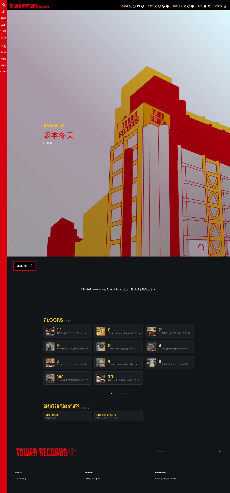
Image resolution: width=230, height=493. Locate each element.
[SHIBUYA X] (130, 6)
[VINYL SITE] (167, 6)
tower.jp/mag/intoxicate (165, 478)
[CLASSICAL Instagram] (188, 6)
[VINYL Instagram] (159, 6)
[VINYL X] (155, 6)
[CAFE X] (208, 6)
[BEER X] (221, 6)
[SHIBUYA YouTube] (138, 6)
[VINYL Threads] (163, 6)
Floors (53, 319)
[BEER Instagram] (225, 6)
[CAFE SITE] (205, 6)
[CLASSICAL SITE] (192, 6)
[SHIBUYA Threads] (142, 6)
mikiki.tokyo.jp (21, 478)
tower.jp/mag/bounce (94, 478)
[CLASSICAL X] (184, 6)
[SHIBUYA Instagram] (134, 6)
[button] (3, 4)
